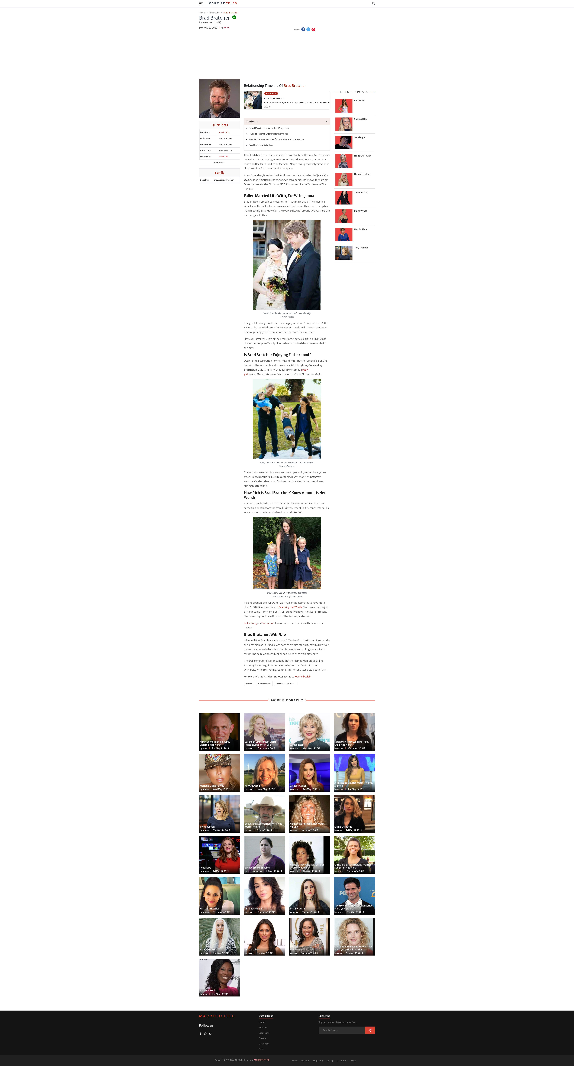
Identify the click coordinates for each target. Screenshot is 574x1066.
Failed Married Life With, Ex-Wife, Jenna (269, 128)
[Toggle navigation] (202, 3)
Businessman (264, 683)
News (261, 1049)
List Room (264, 1043)
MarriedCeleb (217, 1016)
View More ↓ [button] (219, 162)
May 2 (221, 132)
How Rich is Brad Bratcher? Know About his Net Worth (276, 139)
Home (262, 1022)
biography (214, 12)
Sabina (340, 871)
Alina (205, 749)
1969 (227, 132)
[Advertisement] (287, 55)
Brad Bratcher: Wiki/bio (261, 145)
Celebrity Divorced (285, 683)
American (223, 156)
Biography (264, 1033)
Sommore (268, 623)
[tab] (287, 121)
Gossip (262, 1038)
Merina (251, 749)
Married (222, 3)
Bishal (226, 28)
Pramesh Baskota (255, 871)
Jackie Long (250, 623)
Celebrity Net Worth (290, 607)
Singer (249, 683)
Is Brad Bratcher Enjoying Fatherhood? (269, 133)
